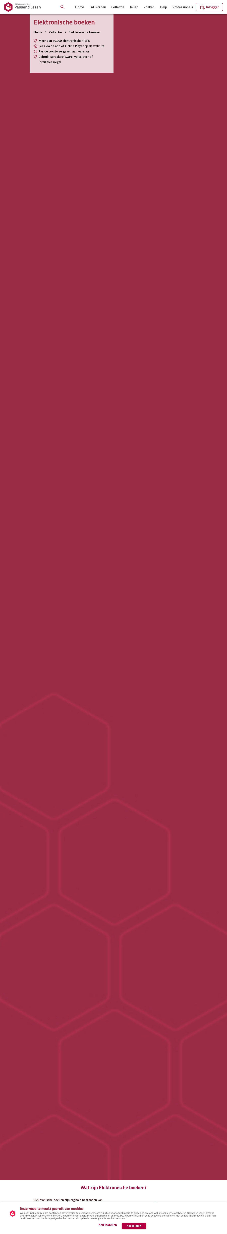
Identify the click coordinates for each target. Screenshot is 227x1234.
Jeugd (134, 7)
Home (79, 7)
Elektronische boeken (84, 32)
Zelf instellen (107, 1225)
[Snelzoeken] (62, 7)
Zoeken (149, 7)
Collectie (117, 7)
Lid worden (97, 7)
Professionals (182, 7)
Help (163, 7)
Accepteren (134, 1225)
